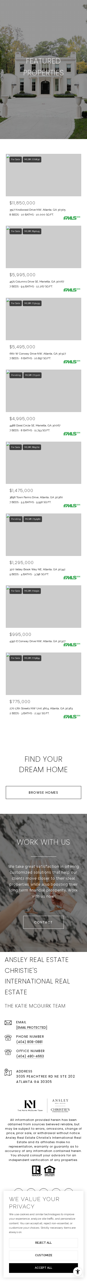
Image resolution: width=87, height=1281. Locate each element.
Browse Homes (43, 792)
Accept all (43, 1267)
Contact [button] (43, 922)
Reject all (43, 1242)
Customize (43, 1255)
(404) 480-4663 (30, 1056)
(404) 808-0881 (29, 1042)
